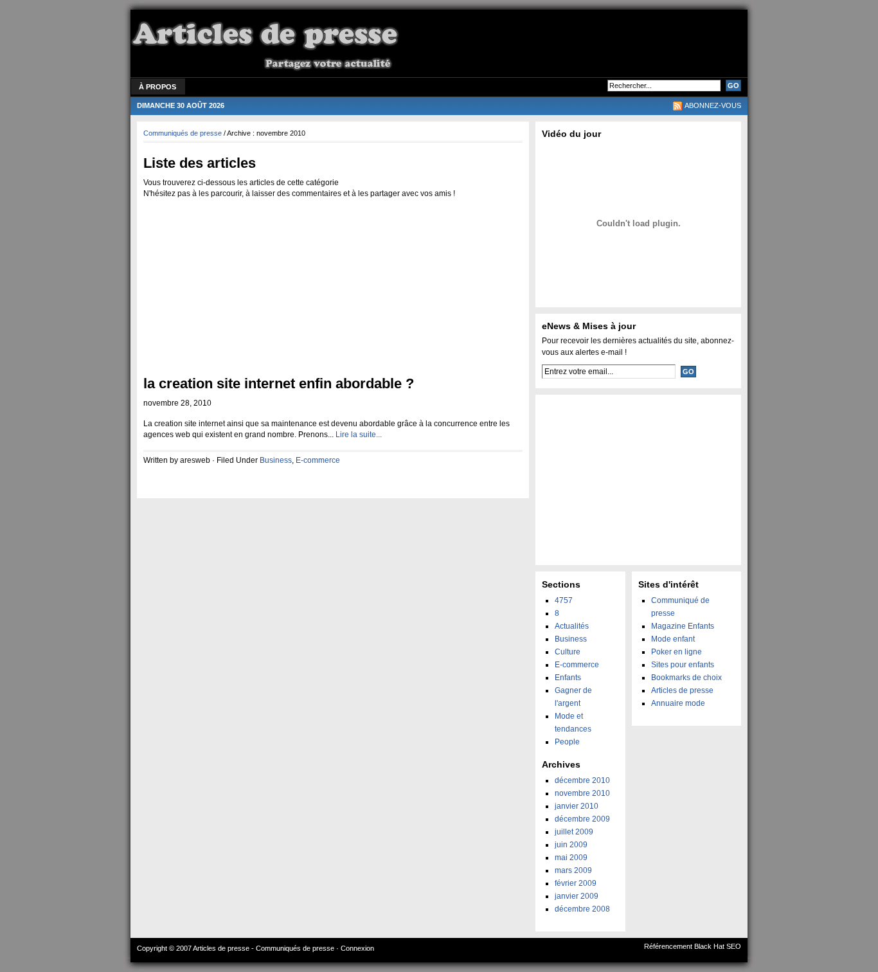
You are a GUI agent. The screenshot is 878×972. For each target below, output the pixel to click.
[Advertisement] (584, 45)
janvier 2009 (576, 896)
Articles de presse (682, 690)
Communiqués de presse (182, 133)
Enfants (568, 677)
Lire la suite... (359, 434)
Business (276, 460)
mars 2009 (573, 870)
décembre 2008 (582, 909)
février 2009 (575, 883)
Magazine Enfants (682, 626)
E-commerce (318, 460)
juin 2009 (571, 844)
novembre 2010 (582, 793)
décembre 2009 (582, 819)
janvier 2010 (576, 806)
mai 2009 (571, 857)
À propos (157, 87)
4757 (564, 600)
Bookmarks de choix (686, 677)
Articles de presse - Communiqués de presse (263, 948)
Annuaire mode (678, 703)
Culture (567, 651)
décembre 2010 (582, 780)
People (567, 741)
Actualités (572, 626)
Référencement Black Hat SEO (692, 946)
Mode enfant (673, 639)
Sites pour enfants (682, 664)
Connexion (357, 948)
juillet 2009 (574, 831)
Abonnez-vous (713, 105)
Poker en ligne (676, 651)
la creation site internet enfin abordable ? (278, 383)
